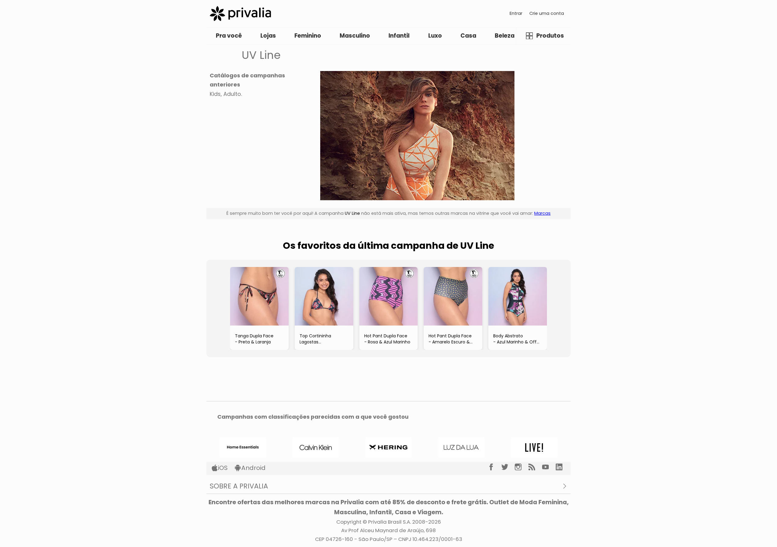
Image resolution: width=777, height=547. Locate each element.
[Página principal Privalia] (240, 13)
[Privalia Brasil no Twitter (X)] (508, 467)
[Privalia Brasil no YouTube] (549, 467)
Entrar (516, 13)
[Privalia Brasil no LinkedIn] (562, 467)
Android (253, 468)
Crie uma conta (546, 13)
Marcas (542, 213)
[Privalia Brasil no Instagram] (521, 467)
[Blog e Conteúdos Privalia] (535, 467)
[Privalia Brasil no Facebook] (494, 467)
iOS (223, 468)
